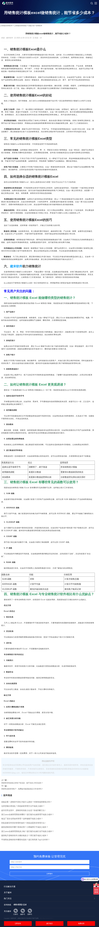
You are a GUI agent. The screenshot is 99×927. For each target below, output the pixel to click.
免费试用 (81, 923)
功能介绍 (31, 26)
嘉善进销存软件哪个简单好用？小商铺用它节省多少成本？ (24, 827)
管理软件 (39, 26)
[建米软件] (8, 7)
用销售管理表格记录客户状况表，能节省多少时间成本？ (22, 783)
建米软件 (16, 266)
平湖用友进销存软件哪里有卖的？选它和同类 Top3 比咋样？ (25, 840)
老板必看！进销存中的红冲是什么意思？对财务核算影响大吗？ (26, 802)
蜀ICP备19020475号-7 (46, 918)
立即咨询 (18, 923)
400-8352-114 (20, 905)
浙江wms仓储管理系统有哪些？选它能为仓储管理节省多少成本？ (27, 814)
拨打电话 (49, 923)
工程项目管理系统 (20, 26)
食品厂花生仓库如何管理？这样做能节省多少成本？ (22, 819)
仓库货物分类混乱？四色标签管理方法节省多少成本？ (23, 806)
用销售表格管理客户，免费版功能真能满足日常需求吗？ (22, 789)
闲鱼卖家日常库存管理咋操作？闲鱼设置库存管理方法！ (23, 823)
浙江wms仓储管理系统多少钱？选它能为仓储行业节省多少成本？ (27, 831)
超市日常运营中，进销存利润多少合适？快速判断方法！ (23, 810)
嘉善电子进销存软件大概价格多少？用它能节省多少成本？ (24, 835)
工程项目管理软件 (6, 26)
